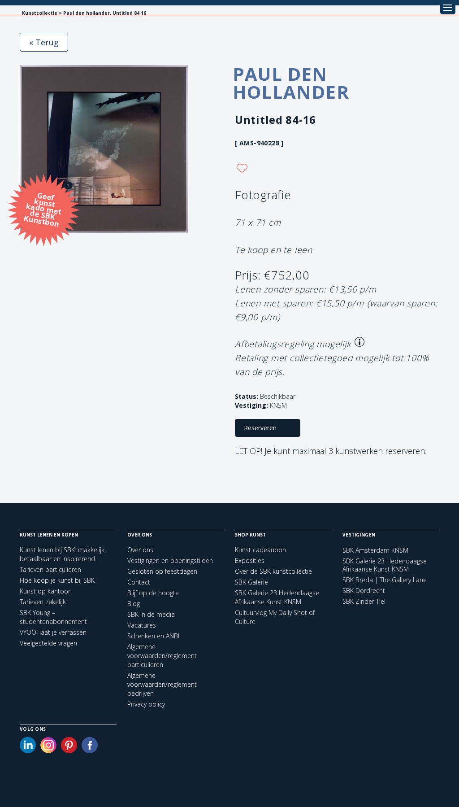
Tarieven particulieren (50, 569)
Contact (138, 582)
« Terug (44, 42)
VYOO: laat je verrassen (53, 632)
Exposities (249, 560)
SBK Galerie (251, 582)
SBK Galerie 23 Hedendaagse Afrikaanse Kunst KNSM (277, 597)
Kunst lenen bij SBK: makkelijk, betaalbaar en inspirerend (63, 554)
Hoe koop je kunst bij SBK (57, 580)
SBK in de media (151, 614)
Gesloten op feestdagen (162, 571)
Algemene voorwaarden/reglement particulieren (162, 655)
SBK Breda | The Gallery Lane (384, 580)
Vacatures (141, 625)
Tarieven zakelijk (43, 602)
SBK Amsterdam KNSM (375, 550)
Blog (133, 603)
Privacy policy (146, 704)
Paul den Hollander (291, 82)
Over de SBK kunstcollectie (273, 571)
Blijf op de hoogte (153, 593)
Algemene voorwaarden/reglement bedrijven (162, 684)
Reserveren (260, 427)
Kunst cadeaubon (260, 549)
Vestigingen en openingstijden (170, 560)
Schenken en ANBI (153, 636)
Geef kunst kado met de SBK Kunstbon (42, 208)
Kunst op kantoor (45, 591)
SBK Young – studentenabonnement (53, 617)
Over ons (140, 549)
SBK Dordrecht (363, 591)
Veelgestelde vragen (48, 643)
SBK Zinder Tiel (363, 602)
